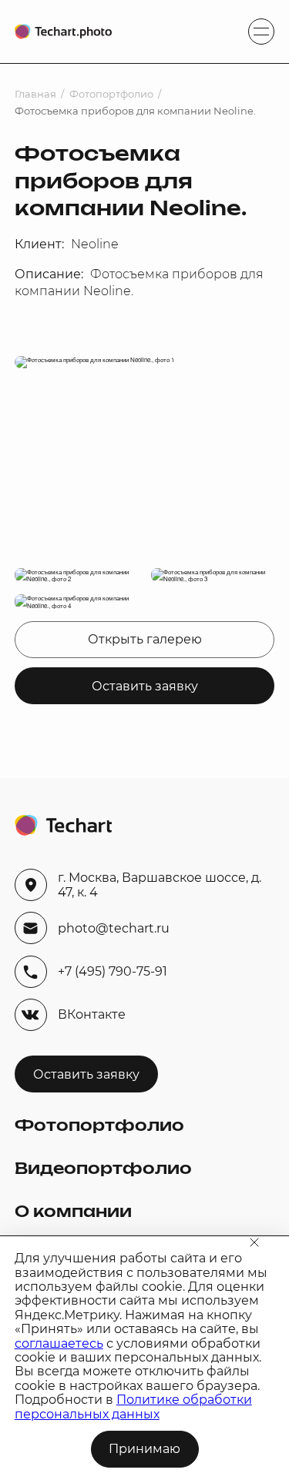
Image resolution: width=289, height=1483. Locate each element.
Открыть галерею (145, 639)
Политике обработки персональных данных (133, 1406)
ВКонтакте (92, 1014)
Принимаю (144, 1448)
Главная (35, 94)
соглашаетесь (59, 1343)
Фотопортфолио (111, 94)
